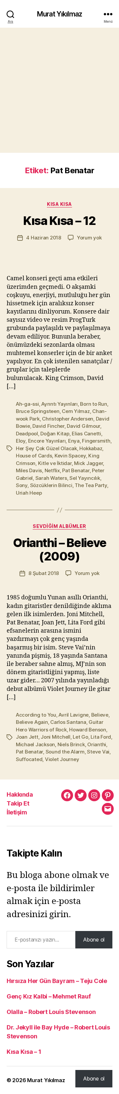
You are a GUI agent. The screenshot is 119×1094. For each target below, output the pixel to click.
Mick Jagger (88, 463)
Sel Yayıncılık (84, 478)
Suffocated (29, 759)
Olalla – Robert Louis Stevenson (51, 1011)
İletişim (17, 812)
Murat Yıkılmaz (59, 14)
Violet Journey (62, 759)
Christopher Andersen (67, 419)
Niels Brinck (71, 744)
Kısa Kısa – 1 (24, 1051)
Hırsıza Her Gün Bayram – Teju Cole (57, 980)
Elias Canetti (86, 433)
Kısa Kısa (59, 204)
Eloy (20, 441)
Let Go (80, 737)
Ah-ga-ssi (27, 404)
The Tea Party (91, 485)
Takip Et (18, 803)
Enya (74, 441)
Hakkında (20, 794)
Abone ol (93, 939)
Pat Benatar (75, 470)
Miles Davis (29, 470)
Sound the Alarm (65, 752)
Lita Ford (101, 737)
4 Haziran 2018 (43, 237)
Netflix (52, 470)
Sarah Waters (51, 478)
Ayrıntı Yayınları (59, 404)
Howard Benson (87, 729)
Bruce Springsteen (38, 411)
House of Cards (34, 455)
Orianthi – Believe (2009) (59, 549)
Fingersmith (96, 441)
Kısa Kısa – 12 (59, 220)
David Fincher (48, 426)
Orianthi (96, 744)
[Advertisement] (59, 90)
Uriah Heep (29, 493)
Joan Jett (27, 737)
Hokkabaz (90, 448)
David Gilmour (83, 426)
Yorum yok (89, 237)
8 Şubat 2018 (43, 573)
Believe (99, 715)
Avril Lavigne (74, 715)
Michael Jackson (35, 744)
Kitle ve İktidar (55, 463)
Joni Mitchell (55, 737)
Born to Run (93, 404)
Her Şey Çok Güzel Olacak (46, 448)
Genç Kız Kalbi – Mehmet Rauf (49, 996)
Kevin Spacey (70, 455)
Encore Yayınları (47, 441)
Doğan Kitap (54, 433)
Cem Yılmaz (76, 411)
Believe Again (32, 722)
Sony (21, 485)
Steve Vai (98, 752)
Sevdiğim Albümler (59, 526)
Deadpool (27, 433)
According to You (36, 715)
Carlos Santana (68, 722)
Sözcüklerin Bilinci (51, 485)
